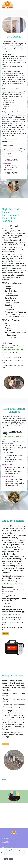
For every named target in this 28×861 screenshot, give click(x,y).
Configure (6, 855)
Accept (5, 859)
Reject (11, 859)
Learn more (5, 633)
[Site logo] (7, 5)
